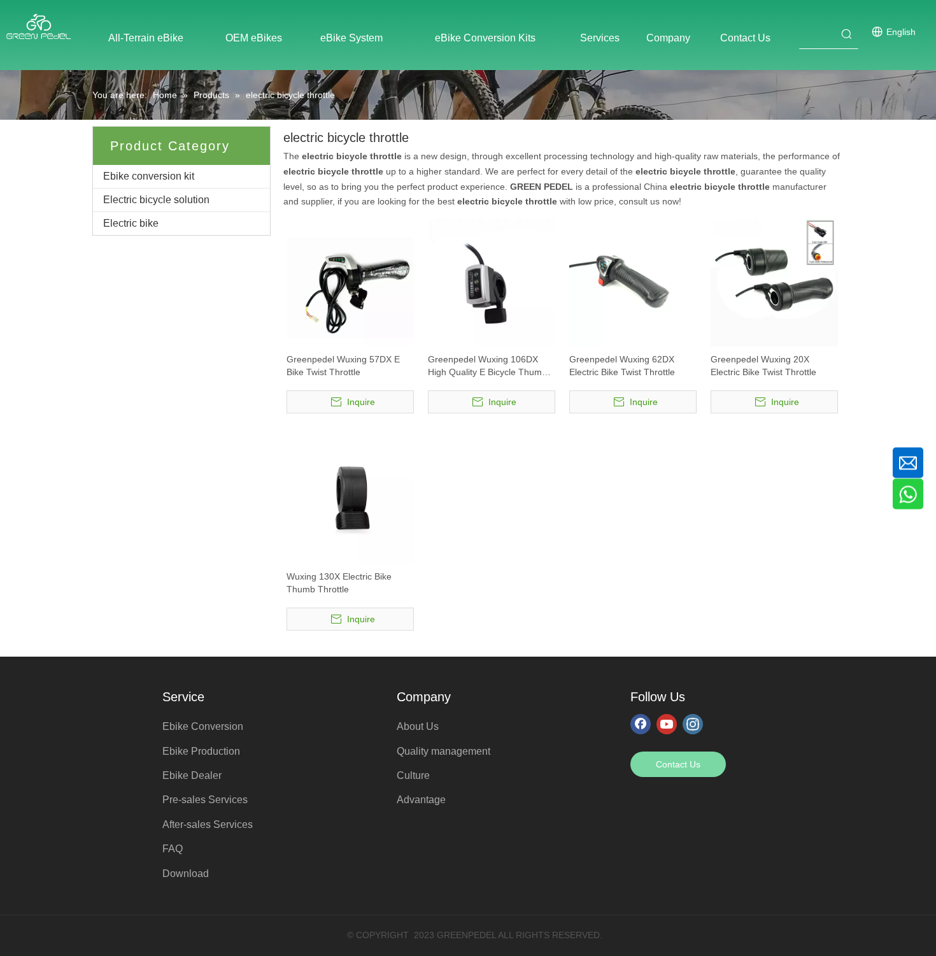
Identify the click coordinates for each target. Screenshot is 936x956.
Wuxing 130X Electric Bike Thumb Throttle (339, 582)
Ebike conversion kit (148, 176)
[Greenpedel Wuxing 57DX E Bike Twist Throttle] (350, 282)
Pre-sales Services (205, 799)
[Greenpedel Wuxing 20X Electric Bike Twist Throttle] (774, 282)
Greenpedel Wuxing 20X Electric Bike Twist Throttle (763, 365)
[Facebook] (640, 723)
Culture (413, 775)
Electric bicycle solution (156, 199)
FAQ (172, 848)
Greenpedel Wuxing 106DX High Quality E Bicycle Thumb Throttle (487, 366)
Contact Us (678, 764)
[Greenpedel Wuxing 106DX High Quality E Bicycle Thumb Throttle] (491, 282)
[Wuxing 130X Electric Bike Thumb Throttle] (350, 499)
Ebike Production (201, 751)
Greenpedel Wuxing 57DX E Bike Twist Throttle (343, 365)
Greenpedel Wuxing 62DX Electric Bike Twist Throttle (622, 365)
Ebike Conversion (202, 726)
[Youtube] (666, 723)
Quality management (443, 751)
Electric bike (131, 223)
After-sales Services (207, 824)
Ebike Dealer (192, 775)
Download (185, 873)
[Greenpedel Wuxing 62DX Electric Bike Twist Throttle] (633, 282)
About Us (418, 726)
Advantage (421, 799)
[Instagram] (693, 723)
